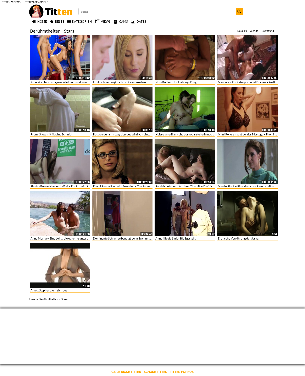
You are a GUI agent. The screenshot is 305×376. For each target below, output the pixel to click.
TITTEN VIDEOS (11, 1)
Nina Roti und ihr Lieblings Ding (175, 82)
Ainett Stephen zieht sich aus (48, 290)
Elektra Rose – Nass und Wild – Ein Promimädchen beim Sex (69, 186)
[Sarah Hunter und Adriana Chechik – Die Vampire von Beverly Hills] (185, 161)
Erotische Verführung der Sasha (238, 238)
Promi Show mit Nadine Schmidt (51, 134)
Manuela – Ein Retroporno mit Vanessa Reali (246, 82)
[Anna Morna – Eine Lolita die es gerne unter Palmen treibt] (60, 213)
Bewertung (268, 30)
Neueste (242, 30)
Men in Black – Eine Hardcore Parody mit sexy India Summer (257, 186)
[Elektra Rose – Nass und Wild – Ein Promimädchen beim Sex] (60, 161)
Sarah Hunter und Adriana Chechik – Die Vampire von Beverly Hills (198, 186)
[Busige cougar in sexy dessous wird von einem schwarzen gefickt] (122, 109)
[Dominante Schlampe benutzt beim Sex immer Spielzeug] (122, 213)
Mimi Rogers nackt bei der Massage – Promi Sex (248, 134)
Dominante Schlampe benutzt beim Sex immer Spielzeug (129, 238)
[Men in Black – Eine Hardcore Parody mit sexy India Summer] (247, 161)
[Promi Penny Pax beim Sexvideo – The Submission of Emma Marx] (122, 161)
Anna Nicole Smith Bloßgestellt (175, 238)
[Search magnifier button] (239, 11)
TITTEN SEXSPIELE (36, 1)
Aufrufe (254, 30)
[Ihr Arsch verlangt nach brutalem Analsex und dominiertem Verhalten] (122, 57)
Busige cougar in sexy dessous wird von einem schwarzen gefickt (134, 134)
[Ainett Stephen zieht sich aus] (60, 265)
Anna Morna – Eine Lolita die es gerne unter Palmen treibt (67, 238)
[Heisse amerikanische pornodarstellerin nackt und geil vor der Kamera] (185, 109)
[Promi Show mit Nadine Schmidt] (60, 109)
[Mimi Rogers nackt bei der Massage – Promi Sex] (247, 109)
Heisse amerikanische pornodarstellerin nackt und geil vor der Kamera (200, 134)
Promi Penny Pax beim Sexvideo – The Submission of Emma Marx (135, 186)
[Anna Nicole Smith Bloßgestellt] (185, 213)
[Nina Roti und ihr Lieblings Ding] (185, 57)
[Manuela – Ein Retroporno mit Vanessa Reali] (247, 57)
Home (31, 299)
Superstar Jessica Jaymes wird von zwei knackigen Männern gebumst (74, 82)
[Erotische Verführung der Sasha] (247, 213)
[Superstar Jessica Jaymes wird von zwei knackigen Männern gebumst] (60, 57)
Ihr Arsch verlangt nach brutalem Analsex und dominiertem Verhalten (138, 82)
